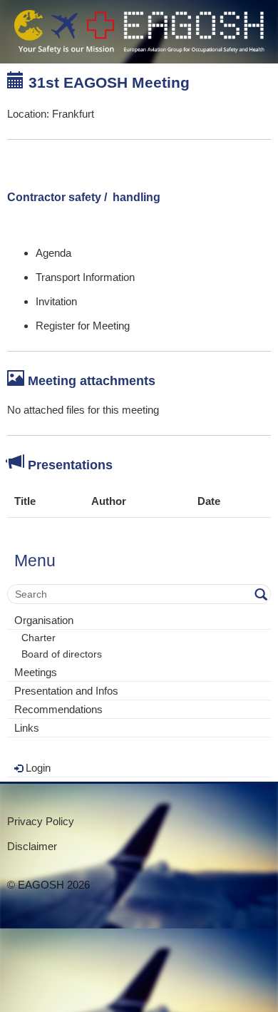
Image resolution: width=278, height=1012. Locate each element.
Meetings (35, 672)
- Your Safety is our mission (139, 31)
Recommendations (58, 709)
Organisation (43, 620)
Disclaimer (32, 846)
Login (37, 768)
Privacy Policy (40, 821)
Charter (38, 638)
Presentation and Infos (66, 691)
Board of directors (61, 654)
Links (26, 728)
